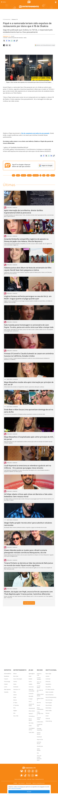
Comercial (48, 679)
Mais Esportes (7, 689)
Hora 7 (30, 701)
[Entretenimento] (29, 6)
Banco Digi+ (48, 673)
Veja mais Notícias (29, 603)
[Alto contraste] (4, 45)
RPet (14, 708)
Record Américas (49, 694)
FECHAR (29, 792)
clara (48, 175)
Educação (31, 696)
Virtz (14, 713)
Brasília (30, 679)
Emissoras (48, 681)
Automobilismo (7, 673)
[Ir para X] (29, 775)
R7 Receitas (16, 705)
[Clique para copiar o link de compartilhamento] (17, 40)
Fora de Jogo (7, 681)
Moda (14, 697)
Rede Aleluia (48, 708)
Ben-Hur (39, 702)
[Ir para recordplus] (21, 775)
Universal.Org (49, 721)
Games (15, 694)
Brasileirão (6, 676)
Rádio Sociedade (49, 692)
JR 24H (31, 670)
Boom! (38, 705)
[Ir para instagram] (29, 771)
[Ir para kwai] (32, 771)
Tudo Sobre (31, 732)
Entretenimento (19, 670)
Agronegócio (32, 673)
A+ (7, 45)
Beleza (14, 673)
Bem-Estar (15, 676)
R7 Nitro (15, 702)
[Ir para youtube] (36, 775)
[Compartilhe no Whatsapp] (12, 40)
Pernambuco (32, 716)
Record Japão (49, 702)
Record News (49, 705)
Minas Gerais (32, 711)
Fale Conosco (21, 783)
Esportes (7, 670)
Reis (38, 753)
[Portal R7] (29, 2)
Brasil (30, 676)
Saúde (30, 725)
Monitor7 (31, 713)
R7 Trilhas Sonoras (50, 689)
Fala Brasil (39, 736)
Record (40, 670)
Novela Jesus (40, 746)
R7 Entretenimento (6, 19)
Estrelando (15, 686)
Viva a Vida (15, 716)
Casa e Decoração (17, 679)
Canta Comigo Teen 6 (40, 713)
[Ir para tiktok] (25, 775)
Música (15, 700)
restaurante (35, 175)
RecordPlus (48, 686)
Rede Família (48, 710)
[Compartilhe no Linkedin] (9, 40)
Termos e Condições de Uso (38, 783)
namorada (23, 175)
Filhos (14, 692)
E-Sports (6, 679)
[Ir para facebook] (25, 771)
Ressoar (47, 713)
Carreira (47, 676)
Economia (31, 693)
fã (40, 175)
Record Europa (49, 700)
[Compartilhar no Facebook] (6, 40)
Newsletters (48, 684)
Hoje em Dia (40, 739)
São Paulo (31, 723)
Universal (48, 718)
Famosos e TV (15, 19)
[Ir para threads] (36, 771)
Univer (47, 716)
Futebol (6, 684)
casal (44, 175)
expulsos (29, 175)
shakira (18, 175)
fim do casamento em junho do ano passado (35, 133)
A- (9, 45)
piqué (13, 175)
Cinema (15, 681)
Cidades (30, 684)
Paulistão (6, 692)
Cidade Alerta (40, 721)
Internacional (32, 708)
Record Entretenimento (51, 697)
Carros (30, 681)
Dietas (14, 684)
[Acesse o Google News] (14, 41)
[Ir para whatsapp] (32, 775)
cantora (52, 175)
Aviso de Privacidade (16, 788)
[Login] (55, 2)
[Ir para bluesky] (21, 771)
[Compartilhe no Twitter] (4, 40)
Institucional (51, 670)
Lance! (5, 686)
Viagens (15, 710)
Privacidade (28, 783)
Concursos (31, 686)
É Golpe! (30, 699)
